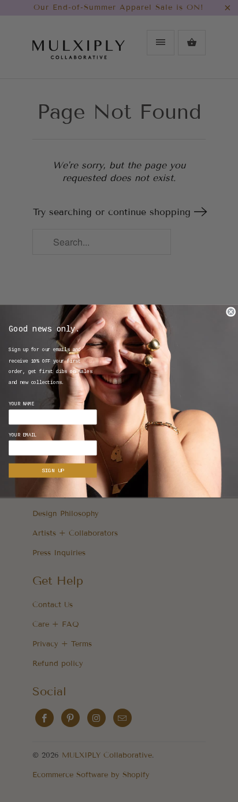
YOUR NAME (21, 405)
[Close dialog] (231, 312)
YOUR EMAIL (22, 435)
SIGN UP (53, 471)
